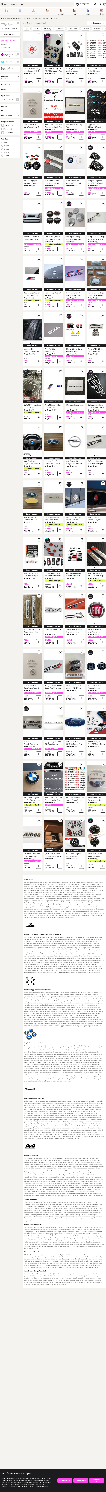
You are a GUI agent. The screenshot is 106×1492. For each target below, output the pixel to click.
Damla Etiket (73, 28)
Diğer (26, 28)
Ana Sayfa (3, 18)
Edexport (97, 28)
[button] (30, 62)
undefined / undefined (11, 29)
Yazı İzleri (85, 28)
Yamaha (36, 28)
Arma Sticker (54, 18)
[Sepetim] (94, 4)
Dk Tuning (47, 28)
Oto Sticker (60, 28)
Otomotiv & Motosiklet (15, 18)
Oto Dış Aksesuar (42, 18)
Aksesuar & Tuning (30, 18)
